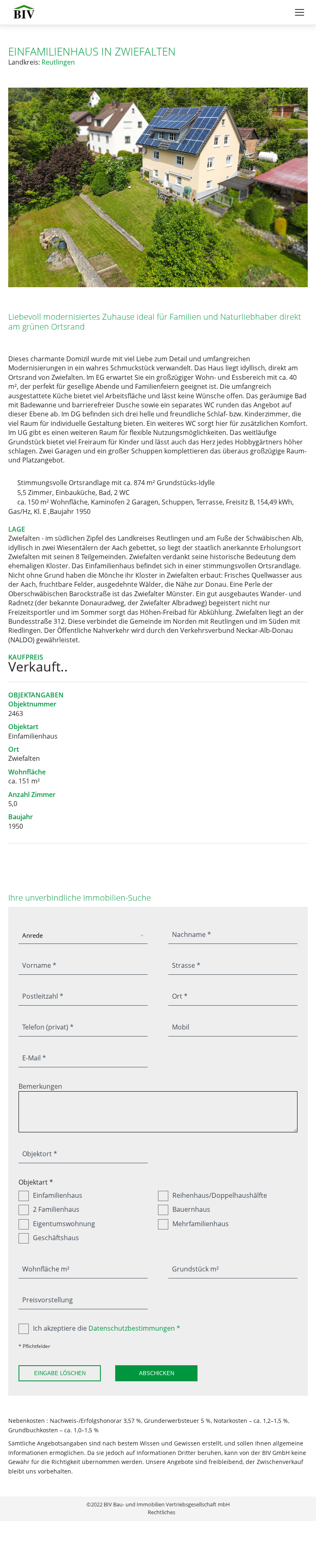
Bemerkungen (40, 1086)
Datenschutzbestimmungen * (134, 1328)
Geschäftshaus (56, 1237)
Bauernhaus (191, 1209)
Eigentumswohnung (64, 1223)
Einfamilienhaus (57, 1195)
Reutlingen (58, 62)
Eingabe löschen (60, 1373)
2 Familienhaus (56, 1209)
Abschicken (156, 1373)
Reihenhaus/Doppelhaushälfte (219, 1195)
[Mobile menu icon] (299, 12)
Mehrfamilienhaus (200, 1223)
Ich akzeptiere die (106, 1328)
